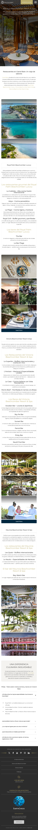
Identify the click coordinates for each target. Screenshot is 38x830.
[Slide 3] (20, 64)
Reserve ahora (26, 2)
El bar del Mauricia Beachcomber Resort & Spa (19, 570)
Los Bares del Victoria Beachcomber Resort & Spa (19, 400)
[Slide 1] (17, 64)
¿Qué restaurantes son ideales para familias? (13, 731)
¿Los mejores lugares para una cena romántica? (14, 726)
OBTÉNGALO (19, 822)
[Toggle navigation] (35, 2)
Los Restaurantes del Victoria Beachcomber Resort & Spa (19, 356)
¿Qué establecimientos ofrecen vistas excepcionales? (16, 721)
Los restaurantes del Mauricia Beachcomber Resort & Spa (19, 547)
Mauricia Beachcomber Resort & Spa (19, 89)
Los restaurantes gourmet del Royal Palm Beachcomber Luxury (19, 185)
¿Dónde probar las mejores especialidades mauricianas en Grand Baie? (17, 695)
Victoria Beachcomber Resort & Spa (24, 87)
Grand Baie (5, 77)
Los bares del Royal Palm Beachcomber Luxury (19, 230)
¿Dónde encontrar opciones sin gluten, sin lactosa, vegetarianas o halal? (15, 738)
